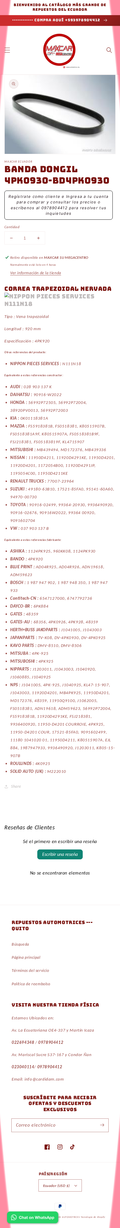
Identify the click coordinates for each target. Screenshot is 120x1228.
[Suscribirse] (102, 1125)
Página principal (26, 957)
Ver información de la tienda (35, 272)
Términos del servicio (30, 970)
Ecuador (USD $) (56, 1185)
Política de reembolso (31, 983)
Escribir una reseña (60, 854)
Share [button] (16, 786)
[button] (7, 50)
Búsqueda (20, 944)
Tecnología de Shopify (93, 1216)
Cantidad (12, 227)
